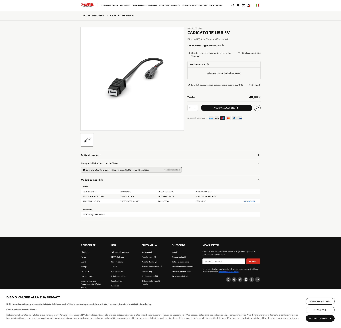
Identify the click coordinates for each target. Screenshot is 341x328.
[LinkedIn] (245, 279)
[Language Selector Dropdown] (257, 5)
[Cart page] (243, 5)
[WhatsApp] (251, 279)
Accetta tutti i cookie (320, 318)
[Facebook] (234, 279)
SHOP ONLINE (215, 5)
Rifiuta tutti (320, 310)
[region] (170, 308)
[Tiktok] (240, 279)
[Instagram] (228, 279)
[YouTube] (257, 279)
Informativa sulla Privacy (229, 271)
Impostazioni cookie (320, 301)
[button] (87, 140)
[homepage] (87, 5)
